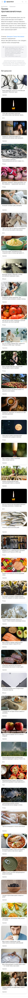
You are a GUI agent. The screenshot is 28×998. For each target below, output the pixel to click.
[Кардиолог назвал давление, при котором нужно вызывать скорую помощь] (14, 292)
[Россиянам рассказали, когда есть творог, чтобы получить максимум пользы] (14, 614)
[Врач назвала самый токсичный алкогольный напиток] (14, 453)
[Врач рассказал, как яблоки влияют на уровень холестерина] (14, 384)
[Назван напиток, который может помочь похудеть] (14, 982)
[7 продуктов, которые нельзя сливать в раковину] (14, 706)
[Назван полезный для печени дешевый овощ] (14, 568)
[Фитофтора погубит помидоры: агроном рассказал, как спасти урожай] (14, 315)
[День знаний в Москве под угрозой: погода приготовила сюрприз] (14, 361)
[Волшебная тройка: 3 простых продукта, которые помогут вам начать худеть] (14, 844)
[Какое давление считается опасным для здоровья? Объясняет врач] (14, 85)
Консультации (4, 6)
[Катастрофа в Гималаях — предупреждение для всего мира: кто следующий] (14, 154)
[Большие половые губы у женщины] (14, 200)
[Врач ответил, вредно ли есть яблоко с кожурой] (14, 729)
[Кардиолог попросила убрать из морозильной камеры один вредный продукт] (14, 131)
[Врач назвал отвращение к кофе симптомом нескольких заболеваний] (14, 936)
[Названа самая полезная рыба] (14, 522)
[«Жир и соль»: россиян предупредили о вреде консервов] (14, 867)
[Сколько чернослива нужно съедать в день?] (14, 890)
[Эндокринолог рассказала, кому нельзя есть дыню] (14, 913)
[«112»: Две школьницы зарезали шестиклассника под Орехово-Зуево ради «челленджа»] (14, 108)
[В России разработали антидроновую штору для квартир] (14, 683)
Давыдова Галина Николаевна (15, 36)
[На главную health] (10, 1)
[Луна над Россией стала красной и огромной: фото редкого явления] (14, 430)
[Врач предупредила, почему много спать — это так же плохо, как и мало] (14, 959)
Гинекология (12, 6)
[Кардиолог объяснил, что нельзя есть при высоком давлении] (14, 407)
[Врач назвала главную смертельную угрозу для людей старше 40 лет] (14, 637)
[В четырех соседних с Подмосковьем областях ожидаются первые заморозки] (14, 591)
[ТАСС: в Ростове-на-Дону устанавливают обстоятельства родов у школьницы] (14, 223)
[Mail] (5, 1)
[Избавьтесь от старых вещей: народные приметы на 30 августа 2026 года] (14, 545)
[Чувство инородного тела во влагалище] (14, 821)
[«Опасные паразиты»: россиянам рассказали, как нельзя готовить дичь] (14, 660)
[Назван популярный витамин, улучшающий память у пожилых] (14, 476)
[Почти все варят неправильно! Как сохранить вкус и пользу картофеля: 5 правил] (14, 246)
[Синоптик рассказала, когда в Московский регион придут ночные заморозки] (14, 798)
